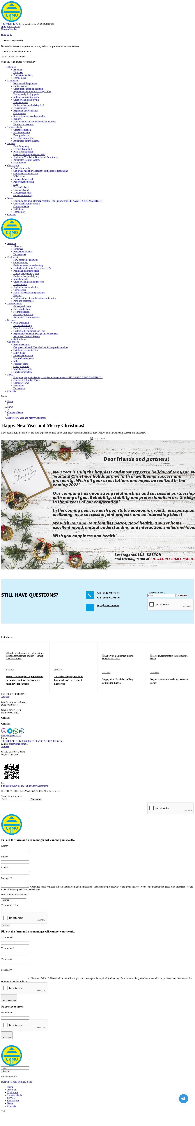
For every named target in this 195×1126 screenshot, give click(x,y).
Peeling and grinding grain (26, 94)
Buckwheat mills (21, 168)
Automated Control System (26, 160)
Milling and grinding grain (26, 97)
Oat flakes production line (25, 173)
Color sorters (19, 113)
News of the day (9, 29)
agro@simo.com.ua (10, 26)
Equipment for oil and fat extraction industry (34, 121)
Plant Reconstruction (23, 151)
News (10, 198)
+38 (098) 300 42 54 (52, 741)
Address (5, 697)
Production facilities (22, 75)
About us (11, 67)
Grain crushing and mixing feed (28, 105)
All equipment (30, 83)
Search (5, 1071)
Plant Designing (21, 146)
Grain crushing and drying (26, 99)
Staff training (19, 162)
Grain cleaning (20, 86)
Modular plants (20, 102)
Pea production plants (23, 181)
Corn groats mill (21, 190)
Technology (19, 212)
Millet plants (19, 176)
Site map (5, 786)
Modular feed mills (22, 192)
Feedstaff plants (20, 187)
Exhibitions (18, 209)
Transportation (20, 108)
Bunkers (17, 119)
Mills (15, 184)
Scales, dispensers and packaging (29, 116)
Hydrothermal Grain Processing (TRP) (32, 91)
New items (18, 83)
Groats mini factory (22, 195)
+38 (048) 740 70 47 (11, 23)
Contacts (11, 214)
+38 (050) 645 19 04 (11, 735)
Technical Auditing (22, 149)
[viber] (4, 733)
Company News (21, 206)
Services (11, 143)
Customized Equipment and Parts (29, 154)
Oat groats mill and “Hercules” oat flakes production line (40, 171)
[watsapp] (15, 733)
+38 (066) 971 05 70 (108, 597)
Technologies (19, 78)
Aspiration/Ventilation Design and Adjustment (35, 157)
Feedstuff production (23, 138)
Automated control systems (26, 140)
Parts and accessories (23, 124)
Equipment (12, 80)
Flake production (21, 132)
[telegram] (9, 733)
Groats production (22, 130)
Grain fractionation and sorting (28, 88)
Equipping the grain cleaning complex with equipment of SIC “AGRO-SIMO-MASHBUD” (58, 201)
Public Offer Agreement (36, 786)
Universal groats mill (23, 179)
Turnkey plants (14, 127)
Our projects (13, 165)
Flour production (21, 135)
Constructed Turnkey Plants (26, 203)
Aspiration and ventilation (25, 110)
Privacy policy (17, 786)
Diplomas (18, 72)
